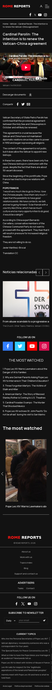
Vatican (13, 23)
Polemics (30, 326)
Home (5, 23)
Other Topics (19, 326)
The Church (8, 326)
